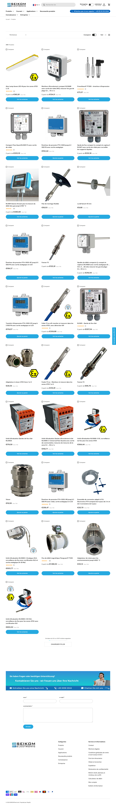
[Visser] (22, 480)
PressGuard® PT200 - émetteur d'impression (93, 86)
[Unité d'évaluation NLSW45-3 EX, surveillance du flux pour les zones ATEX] (93, 419)
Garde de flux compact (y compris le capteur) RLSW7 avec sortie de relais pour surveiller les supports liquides (93, 147)
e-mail (61, 697)
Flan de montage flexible (50, 204)
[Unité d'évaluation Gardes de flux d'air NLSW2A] (22, 419)
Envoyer (28, 726)
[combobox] (58, 5)
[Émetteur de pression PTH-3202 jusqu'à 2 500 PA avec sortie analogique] (58, 126)
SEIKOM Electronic (14, 802)
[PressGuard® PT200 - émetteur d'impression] (93, 67)
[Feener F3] (58, 243)
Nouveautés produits (47, 11)
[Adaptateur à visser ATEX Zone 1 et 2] (22, 363)
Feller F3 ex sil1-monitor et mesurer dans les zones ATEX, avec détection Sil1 (57, 324)
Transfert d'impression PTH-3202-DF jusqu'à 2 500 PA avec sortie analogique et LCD (22, 324)
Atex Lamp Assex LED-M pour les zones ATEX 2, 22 (22, 87)
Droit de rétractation (95, 758)
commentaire (27, 706)
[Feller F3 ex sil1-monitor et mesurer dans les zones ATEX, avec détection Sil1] (58, 304)
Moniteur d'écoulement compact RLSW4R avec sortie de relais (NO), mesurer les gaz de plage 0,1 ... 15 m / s (58, 88)
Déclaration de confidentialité (98, 769)
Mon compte (92, 782)
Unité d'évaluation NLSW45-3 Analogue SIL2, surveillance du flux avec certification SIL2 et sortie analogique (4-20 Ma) (22, 560)
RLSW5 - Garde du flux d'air (87, 323)
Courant (19, 11)
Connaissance (11, 15)
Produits (9, 11)
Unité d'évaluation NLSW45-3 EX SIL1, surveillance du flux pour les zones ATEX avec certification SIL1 (22, 621)
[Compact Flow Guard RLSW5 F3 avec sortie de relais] (22, 126)
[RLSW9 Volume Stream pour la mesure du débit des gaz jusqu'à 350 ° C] (22, 185)
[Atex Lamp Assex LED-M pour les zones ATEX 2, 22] (22, 67)
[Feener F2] (93, 363)
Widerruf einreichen (95, 762)
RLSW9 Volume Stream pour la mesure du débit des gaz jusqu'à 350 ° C (20, 205)
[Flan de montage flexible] (58, 185)
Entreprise (24, 15)
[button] (109, 5)
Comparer (87, 35)
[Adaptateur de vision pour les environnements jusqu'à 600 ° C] (93, 539)
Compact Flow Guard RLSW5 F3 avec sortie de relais (21, 146)
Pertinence (13, 35)
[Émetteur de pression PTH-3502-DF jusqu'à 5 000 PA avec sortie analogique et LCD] (22, 243)
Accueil (8, 19)
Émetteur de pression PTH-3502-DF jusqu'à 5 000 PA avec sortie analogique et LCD (22, 264)
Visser (8, 499)
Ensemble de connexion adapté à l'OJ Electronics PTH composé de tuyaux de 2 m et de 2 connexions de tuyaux (93, 501)
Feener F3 (45, 262)
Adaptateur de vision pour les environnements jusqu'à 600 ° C (88, 559)
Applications (31, 11)
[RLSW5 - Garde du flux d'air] (93, 304)
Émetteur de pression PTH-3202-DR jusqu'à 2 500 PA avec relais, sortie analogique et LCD (58, 500)
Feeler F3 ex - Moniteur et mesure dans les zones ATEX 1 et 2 (57, 383)
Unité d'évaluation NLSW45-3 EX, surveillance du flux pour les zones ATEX (93, 440)
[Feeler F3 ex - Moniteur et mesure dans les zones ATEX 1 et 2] (58, 363)
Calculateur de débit (95, 779)
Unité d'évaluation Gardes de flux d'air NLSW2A (19, 440)
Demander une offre (114, 336)
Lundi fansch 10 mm (84, 204)
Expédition (92, 766)
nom (24, 697)
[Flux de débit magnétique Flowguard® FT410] (58, 539)
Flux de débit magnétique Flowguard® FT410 (57, 558)
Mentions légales (94, 749)
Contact (91, 745)
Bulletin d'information (95, 786)
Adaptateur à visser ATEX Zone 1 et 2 (19, 382)
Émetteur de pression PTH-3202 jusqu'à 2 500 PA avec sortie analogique (56, 146)
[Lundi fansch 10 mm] (93, 185)
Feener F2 (80, 382)
